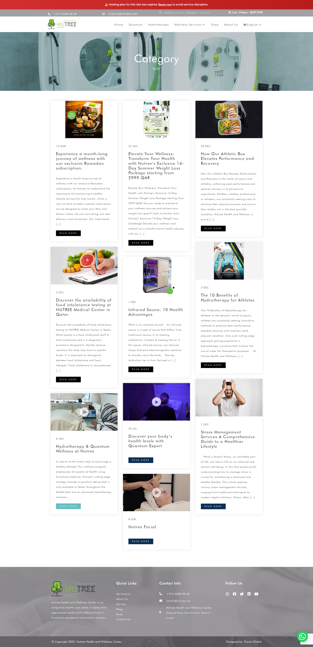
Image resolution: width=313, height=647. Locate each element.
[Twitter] (242, 594)
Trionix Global (253, 641)
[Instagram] (227, 594)
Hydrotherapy (158, 24)
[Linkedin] (249, 594)
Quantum (136, 24)
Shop (215, 24)
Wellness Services (187, 24)
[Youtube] (256, 594)
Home (118, 24)
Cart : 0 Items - (247, 12)
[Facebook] (234, 594)
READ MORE (68, 233)
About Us (231, 24)
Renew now (165, 4)
